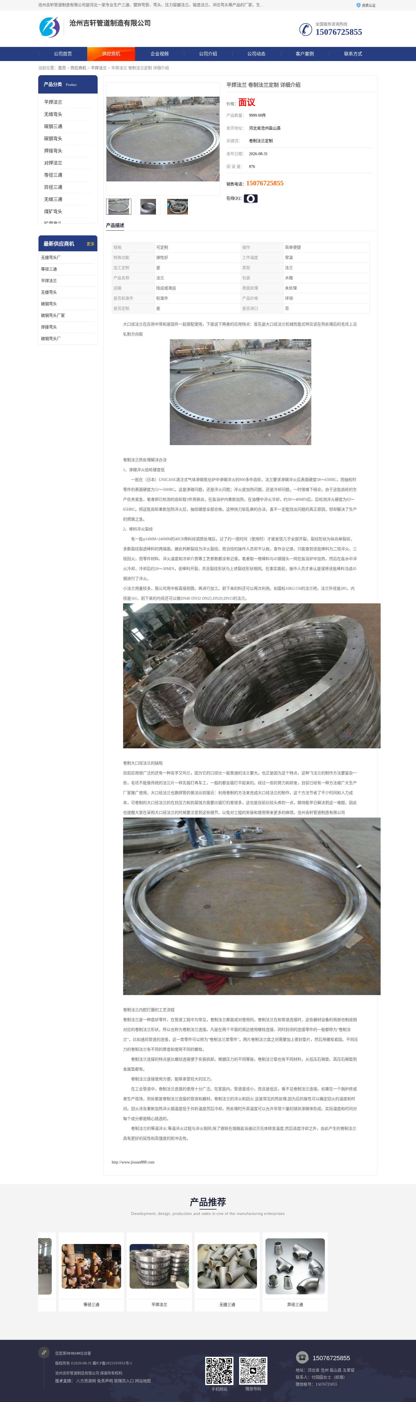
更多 (91, 244)
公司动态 (256, 53)
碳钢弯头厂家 (53, 315)
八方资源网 (86, 1381)
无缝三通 (53, 199)
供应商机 (111, 53)
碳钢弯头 (53, 138)
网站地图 (143, 1381)
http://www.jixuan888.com (133, 1162)
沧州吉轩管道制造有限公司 (77, 1373)
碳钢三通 (53, 126)
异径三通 (53, 187)
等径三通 (53, 175)
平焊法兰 (99, 68)
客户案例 (305, 53)
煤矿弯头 (53, 211)
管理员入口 (124, 1381)
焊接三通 (274, 1305)
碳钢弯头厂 (51, 339)
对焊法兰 (53, 163)
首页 (62, 68)
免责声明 (105, 1381)
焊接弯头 (53, 150)
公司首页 (63, 53)
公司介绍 (208, 53)
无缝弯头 (53, 114)
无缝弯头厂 (51, 257)
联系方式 (353, 53)
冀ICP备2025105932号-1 (112, 1363)
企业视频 (160, 53)
